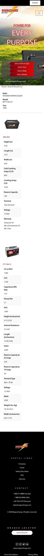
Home (3, 87)
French (35, 3)
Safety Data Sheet (22, 471)
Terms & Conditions (11, 555)
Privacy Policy (33, 555)
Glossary (22, 479)
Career (22, 468)
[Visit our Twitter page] (23, 544)
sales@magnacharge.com (15, 81)
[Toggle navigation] (39, 13)
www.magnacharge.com (22, 548)
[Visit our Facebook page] (16, 544)
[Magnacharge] (10, 12)
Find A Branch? (22, 533)
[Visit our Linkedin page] (27, 544)
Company (22, 464)
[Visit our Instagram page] (20, 544)
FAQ (22, 475)
